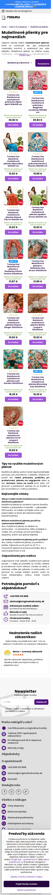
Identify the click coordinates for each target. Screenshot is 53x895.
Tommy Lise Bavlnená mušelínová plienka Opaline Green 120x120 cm (38, 212)
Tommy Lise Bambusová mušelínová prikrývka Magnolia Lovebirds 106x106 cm (38, 105)
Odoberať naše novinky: (25, 695)
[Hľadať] (34, 17)
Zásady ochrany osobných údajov (26, 876)
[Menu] (47, 17)
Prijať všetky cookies (26, 884)
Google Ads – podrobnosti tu (24, 859)
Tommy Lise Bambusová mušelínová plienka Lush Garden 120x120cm (13, 378)
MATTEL (19, 4)
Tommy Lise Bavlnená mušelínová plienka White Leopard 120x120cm (37, 324)
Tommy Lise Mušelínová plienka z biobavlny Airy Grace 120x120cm (38, 266)
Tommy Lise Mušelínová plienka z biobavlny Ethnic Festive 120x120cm (13, 269)
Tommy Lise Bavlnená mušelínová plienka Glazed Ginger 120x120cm (13, 323)
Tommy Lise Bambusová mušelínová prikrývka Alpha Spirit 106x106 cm (13, 100)
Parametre (43, 63)
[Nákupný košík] (41, 17)
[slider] (18, 655)
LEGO (27, 4)
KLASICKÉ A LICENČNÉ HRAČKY (30, 5)
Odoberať (41, 702)
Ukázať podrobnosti (26, 890)
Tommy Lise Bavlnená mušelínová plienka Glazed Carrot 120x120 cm (13, 215)
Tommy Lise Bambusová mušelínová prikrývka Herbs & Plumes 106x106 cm (37, 161)
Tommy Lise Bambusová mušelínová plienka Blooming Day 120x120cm (38, 382)
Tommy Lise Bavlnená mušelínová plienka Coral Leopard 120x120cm (13, 436)
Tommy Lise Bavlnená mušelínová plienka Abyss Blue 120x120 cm (13, 161)
